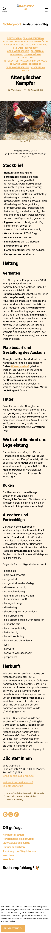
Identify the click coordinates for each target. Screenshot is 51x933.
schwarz (42, 61)
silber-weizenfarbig (17, 67)
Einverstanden (13, 928)
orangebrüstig (32, 54)
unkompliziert (30, 796)
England (18, 48)
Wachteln (8, 855)
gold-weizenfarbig (18, 51)
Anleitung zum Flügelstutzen (19, 851)
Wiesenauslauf (20, 366)
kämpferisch (40, 793)
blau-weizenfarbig (36, 44)
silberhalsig (38, 67)
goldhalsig (37, 51)
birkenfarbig (14, 38)
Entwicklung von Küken (16, 842)
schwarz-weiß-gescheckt (25, 64)
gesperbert (31, 48)
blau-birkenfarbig (33, 38)
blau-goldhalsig (13, 41)
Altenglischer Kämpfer (25, 80)
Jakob (18, 90)
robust (19, 796)
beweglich (28, 793)
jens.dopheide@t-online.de (18, 775)
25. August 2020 (35, 90)
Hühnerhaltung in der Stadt (18, 838)
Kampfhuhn (16, 54)
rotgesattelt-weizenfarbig (20, 61)
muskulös (11, 796)
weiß (25, 70)
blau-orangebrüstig (36, 41)
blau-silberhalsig (14, 44)
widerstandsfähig (15, 799)
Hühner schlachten (14, 847)
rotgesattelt (25, 57)
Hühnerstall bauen (13, 834)
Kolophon (8, 859)
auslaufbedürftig (14, 793)
